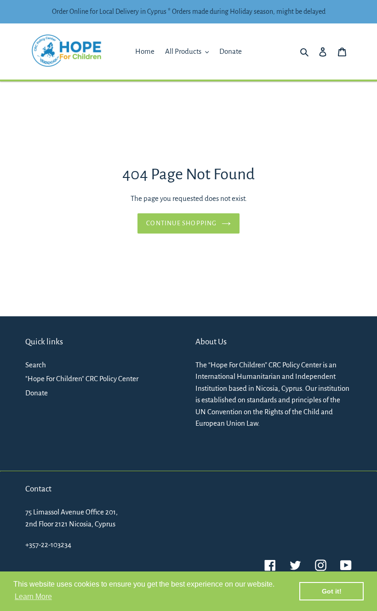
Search (35, 365)
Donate (36, 393)
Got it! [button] (332, 591)
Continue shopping (181, 223)
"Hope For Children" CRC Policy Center (81, 379)
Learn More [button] (33, 596)
